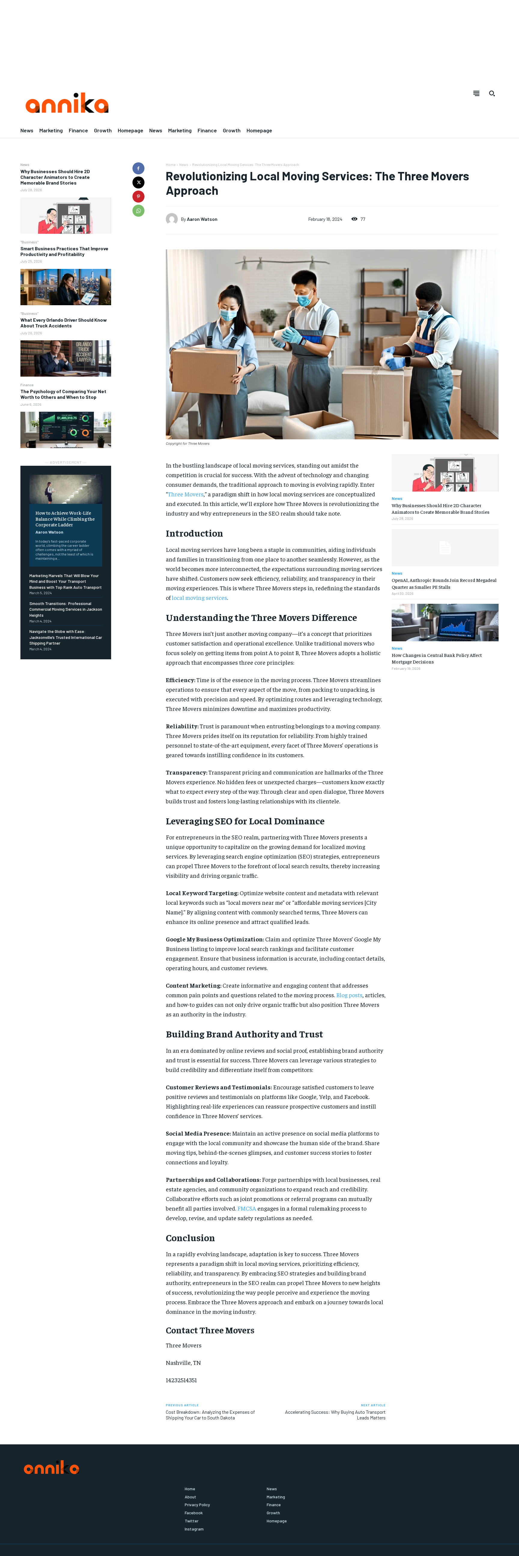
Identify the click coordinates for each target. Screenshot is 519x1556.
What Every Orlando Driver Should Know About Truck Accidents (63, 322)
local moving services (199, 597)
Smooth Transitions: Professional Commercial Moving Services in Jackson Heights (65, 609)
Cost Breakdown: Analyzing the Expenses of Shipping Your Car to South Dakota (210, 1414)
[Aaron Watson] (173, 219)
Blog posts (349, 994)
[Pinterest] (138, 197)
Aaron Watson (202, 219)
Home (170, 164)
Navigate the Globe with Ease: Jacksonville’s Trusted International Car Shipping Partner (65, 637)
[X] (138, 182)
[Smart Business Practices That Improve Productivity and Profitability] (65, 287)
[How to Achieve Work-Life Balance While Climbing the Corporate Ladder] (65, 489)
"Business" (29, 242)
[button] (492, 93)
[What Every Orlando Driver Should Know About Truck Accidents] (65, 358)
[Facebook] (138, 168)
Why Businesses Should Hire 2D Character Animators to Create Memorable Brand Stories (55, 176)
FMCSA (246, 1208)
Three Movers (186, 494)
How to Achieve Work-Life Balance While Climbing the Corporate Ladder (65, 518)
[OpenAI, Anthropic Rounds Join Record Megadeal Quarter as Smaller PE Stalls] (445, 548)
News (24, 164)
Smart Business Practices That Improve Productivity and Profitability (64, 251)
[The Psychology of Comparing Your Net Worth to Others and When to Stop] (65, 430)
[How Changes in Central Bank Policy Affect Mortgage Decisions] (445, 622)
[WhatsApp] (138, 211)
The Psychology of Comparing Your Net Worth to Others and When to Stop (63, 394)
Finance (26, 385)
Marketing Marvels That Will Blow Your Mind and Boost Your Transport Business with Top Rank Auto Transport (65, 581)
